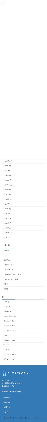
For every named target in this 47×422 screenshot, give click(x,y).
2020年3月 (7, 214)
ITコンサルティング (10, 330)
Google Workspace (10, 321)
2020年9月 (7, 194)
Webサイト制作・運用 (13, 274)
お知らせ (7, 250)
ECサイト (7, 307)
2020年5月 (7, 204)
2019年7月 (7, 237)
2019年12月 (8, 228)
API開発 (6, 302)
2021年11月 (8, 185)
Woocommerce (9, 340)
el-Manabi (7, 311)
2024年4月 (7, 171)
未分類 (6, 284)
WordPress (8, 345)
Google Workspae (10, 326)
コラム (6, 255)
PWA (5, 335)
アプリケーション (10, 354)
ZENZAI (6, 350)
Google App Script (10, 316)
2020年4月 (7, 209)
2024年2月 (7, 180)
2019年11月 (8, 233)
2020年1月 (7, 223)
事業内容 (7, 260)
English (6, 412)
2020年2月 (7, 218)
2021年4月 (7, 190)
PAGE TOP (43, 407)
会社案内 (7, 398)
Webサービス (10, 270)
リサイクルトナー (10, 359)
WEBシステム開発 (11, 279)
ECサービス (9, 265)
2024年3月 (7, 175)
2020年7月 (7, 199)
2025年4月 (7, 166)
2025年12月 (8, 161)
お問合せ (7, 407)
